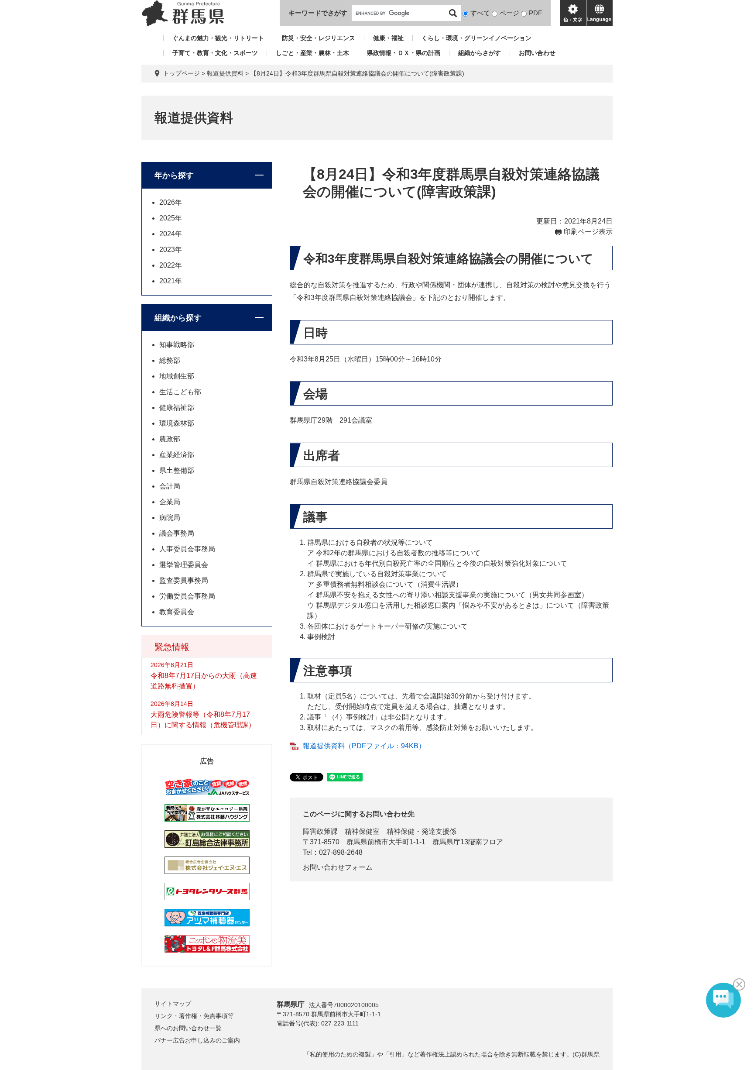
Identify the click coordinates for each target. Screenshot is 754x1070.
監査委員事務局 (183, 580)
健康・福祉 (388, 38)
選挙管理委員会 (183, 564)
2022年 (170, 265)
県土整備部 (176, 470)
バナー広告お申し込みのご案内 (197, 1040)
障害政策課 (320, 831)
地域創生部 (176, 376)
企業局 (169, 502)
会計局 (169, 486)
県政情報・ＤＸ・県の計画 (403, 53)
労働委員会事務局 (187, 596)
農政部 (169, 439)
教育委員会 (176, 612)
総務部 (169, 360)
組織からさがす (479, 53)
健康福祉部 (176, 407)
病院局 (169, 517)
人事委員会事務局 (187, 549)
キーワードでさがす (317, 13)
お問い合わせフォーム (338, 867)
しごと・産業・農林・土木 (312, 53)
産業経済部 (176, 454)
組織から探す (178, 317)
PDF (535, 13)
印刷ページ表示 (588, 231)
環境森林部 (176, 423)
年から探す (174, 175)
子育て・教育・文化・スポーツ (215, 53)
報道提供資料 (225, 73)
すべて (480, 13)
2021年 (170, 281)
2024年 (170, 233)
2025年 (170, 218)
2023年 (170, 249)
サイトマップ (172, 1003)
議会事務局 (176, 533)
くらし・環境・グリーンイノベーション (476, 38)
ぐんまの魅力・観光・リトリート (218, 38)
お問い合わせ (537, 53)
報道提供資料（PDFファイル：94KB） (364, 746)
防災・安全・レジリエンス (318, 38)
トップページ (181, 73)
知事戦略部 (176, 344)
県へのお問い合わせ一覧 (188, 1028)
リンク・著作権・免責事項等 (194, 1015)
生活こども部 (180, 392)
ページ (509, 13)
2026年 (170, 202)
